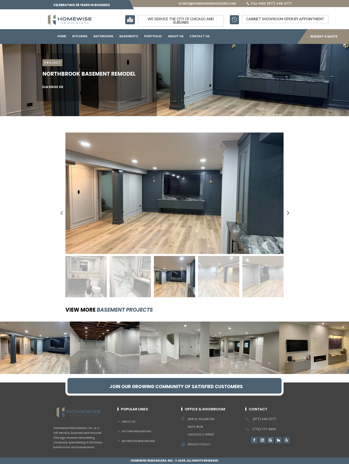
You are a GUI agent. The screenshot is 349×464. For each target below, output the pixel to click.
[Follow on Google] (270, 440)
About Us (176, 36)
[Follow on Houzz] (278, 440)
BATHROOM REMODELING (138, 441)
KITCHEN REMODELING (136, 431)
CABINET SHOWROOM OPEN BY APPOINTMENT (285, 19)
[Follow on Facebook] (254, 440)
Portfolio (153, 36)
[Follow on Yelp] (286, 440)
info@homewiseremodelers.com (209, 3)
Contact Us (200, 36)
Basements (128, 36)
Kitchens (79, 36)
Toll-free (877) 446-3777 (271, 3)
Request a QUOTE (323, 36)
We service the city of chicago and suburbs (181, 21)
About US (128, 422)
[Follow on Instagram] (262, 440)
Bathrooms (103, 36)
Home (61, 36)
